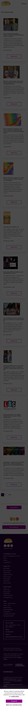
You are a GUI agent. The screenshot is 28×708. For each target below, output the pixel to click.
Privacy (5, 560)
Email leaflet (6, 593)
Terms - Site (6, 605)
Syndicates (6, 581)
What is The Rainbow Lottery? (11, 556)
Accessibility (6, 612)
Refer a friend (7, 583)
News (4, 558)
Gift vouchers (7, 570)
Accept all (14, 701)
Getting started (7, 597)
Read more (14, 56)
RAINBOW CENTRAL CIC (9, 679)
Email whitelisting (8, 609)
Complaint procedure (9, 614)
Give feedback (14, 527)
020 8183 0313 (9, 631)
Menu (25, 3)
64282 (5, 686)
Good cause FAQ (8, 595)
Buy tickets (14, 507)
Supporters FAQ (7, 574)
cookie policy (15, 696)
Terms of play (7, 607)
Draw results (6, 579)
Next (10, 494)
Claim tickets (6, 572)
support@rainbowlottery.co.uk (13, 636)
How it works (6, 577)
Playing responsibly (8, 616)
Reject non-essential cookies (14, 705)
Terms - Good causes (9, 603)
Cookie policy (7, 562)
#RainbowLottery (8, 548)
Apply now (6, 589)
